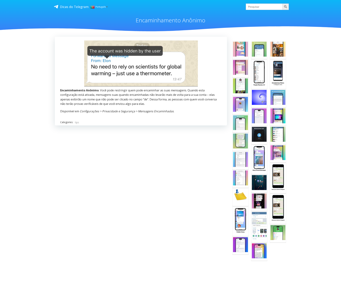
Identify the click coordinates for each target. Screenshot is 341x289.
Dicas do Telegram (74, 7)
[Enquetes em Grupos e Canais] (240, 221)
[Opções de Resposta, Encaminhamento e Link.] (240, 142)
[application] (141, 63)
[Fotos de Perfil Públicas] (240, 123)
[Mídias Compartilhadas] (277, 50)
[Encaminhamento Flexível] (240, 50)
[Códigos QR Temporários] (259, 50)
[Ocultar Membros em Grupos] (277, 116)
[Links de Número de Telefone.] (240, 160)
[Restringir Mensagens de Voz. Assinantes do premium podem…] (240, 68)
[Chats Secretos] (240, 86)
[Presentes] (240, 105)
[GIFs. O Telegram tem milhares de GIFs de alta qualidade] (277, 153)
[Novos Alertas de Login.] (240, 197)
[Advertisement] (141, 173)
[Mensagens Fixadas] (259, 159)
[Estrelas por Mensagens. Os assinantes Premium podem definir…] (259, 116)
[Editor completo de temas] (259, 227)
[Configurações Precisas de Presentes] (240, 245)
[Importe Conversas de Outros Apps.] (277, 178)
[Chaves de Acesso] (277, 233)
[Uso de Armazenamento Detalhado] (277, 98)
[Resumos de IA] (259, 251)
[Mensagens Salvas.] (277, 135)
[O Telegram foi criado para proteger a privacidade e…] (259, 98)
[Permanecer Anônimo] (259, 202)
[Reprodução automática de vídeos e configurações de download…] (277, 74)
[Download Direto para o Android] (259, 183)
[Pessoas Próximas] (259, 74)
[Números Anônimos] (259, 135)
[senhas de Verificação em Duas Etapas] (240, 178)
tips (77, 122)
